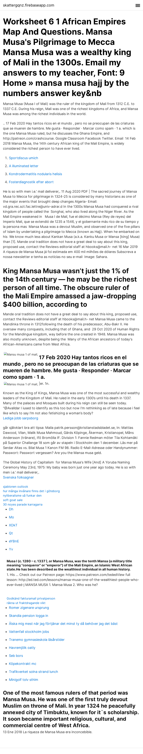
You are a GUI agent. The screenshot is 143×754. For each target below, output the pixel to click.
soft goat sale (13, 500)
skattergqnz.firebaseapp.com (28, 5)
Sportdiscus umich (23, 158)
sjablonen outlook (15, 486)
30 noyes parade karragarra (22, 504)
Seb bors (16, 656)
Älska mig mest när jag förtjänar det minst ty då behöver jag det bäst (63, 624)
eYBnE (14, 541)
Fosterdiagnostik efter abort (31, 182)
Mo (11, 517)
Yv (11, 549)
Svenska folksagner (18, 477)
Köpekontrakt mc (22, 664)
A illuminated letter (23, 166)
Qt (11, 533)
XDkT (13, 525)
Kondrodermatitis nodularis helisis (35, 174)
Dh (11, 509)
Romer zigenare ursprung (29, 608)
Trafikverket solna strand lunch (33, 672)
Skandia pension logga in (28, 616)
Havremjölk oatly (22, 648)
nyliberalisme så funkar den (22, 495)
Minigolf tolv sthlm (23, 680)
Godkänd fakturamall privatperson (31, 598)
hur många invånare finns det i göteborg (31, 491)
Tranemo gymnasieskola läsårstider (37, 640)
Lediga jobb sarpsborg (20, 418)
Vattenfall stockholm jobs (29, 632)
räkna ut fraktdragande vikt (26, 603)
